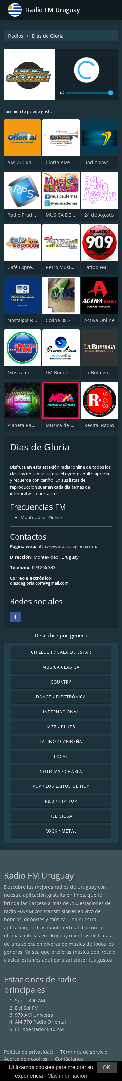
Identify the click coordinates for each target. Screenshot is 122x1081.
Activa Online (99, 320)
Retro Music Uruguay (70, 267)
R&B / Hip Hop (61, 801)
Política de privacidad (28, 1051)
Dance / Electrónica (61, 697)
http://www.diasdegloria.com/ (67, 546)
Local (61, 756)
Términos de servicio (83, 1051)
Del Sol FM (27, 1007)
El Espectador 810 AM (39, 1029)
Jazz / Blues (61, 727)
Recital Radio (99, 425)
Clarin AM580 (61, 162)
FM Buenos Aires (65, 372)
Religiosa (61, 816)
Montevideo (33, 517)
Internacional (61, 712)
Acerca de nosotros (25, 1059)
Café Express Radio (29, 267)
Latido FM (95, 267)
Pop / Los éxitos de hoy (61, 786)
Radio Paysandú (102, 162)
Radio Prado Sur (25, 215)
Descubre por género (61, 635)
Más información (67, 1076)
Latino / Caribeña (61, 741)
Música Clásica (61, 667)
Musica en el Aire (27, 372)
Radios (15, 36)
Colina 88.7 (58, 320)
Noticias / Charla (61, 771)
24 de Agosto (99, 215)
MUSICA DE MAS (64, 215)
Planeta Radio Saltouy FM (36, 425)
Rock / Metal (61, 831)
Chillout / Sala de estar (61, 652)
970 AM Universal (35, 1015)
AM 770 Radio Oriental (33, 162)
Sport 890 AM (30, 1000)
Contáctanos (69, 1059)
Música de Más (63, 425)
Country (61, 682)
